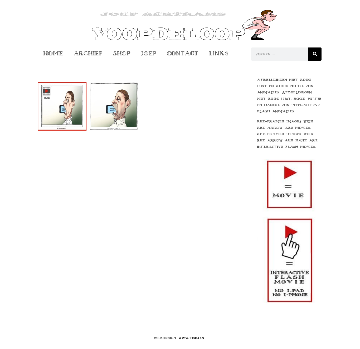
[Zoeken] (315, 54)
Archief (88, 53)
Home (53, 53)
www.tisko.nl (192, 338)
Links (218, 53)
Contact (182, 53)
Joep (148, 53)
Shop (121, 53)
